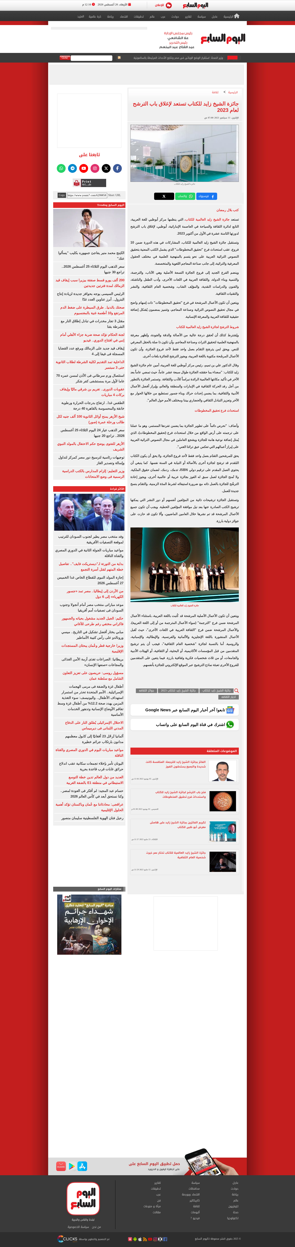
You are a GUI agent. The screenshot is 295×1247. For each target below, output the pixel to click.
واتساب (182, 196)
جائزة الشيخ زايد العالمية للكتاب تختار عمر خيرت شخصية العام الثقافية (176, 855)
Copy (62, 195)
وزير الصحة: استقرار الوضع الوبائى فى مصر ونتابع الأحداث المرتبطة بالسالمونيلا (178, 57)
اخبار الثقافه (228, 697)
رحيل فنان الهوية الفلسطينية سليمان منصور (92, 818)
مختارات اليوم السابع (109, 889)
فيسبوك (204, 196)
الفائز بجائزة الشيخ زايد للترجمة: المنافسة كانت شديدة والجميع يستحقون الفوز (176, 764)
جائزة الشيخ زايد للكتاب (216, 690)
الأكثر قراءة (117, 488)
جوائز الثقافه (146, 690)
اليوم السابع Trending (110, 204)
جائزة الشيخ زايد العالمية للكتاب (207, 219)
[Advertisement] (147, 1116)
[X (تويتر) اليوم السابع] (106, 168)
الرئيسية (233, 92)
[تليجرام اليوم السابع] (72, 168)
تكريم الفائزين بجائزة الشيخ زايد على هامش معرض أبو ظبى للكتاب (178, 825)
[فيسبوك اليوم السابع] (117, 168)
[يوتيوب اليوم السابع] (83, 168)
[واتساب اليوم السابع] (61, 168)
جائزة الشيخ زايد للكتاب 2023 (178, 690)
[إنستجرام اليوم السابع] (95, 168)
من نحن (96, 1227)
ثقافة (215, 92)
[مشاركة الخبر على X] (164, 196)
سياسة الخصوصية (78, 1227)
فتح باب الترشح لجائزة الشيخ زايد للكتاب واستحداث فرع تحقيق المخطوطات (180, 794)
